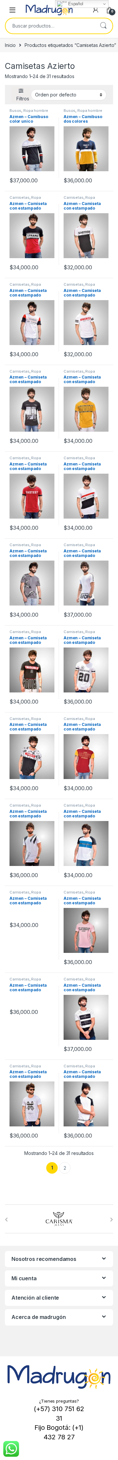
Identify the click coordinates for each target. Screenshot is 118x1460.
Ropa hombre (35, 110)
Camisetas (20, 197)
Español (75, 3)
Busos (15, 110)
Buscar (103, 25)
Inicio (10, 45)
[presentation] (6, 1219)
